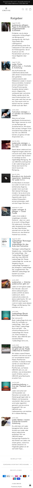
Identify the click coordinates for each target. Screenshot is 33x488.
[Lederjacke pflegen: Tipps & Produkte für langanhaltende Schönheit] (5, 26)
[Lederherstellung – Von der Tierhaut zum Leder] (5, 386)
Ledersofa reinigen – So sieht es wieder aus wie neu (21, 145)
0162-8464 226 (23, 3)
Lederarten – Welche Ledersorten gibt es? (21, 283)
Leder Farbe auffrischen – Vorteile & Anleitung (21, 66)
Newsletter (16, 458)
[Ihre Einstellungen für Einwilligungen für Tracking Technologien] (30, 485)
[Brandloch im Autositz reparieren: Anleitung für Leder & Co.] (5, 178)
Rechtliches (16, 470)
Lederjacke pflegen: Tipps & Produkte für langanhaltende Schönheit (21, 27)
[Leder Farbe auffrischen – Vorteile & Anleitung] (5, 65)
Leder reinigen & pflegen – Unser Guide (19, 211)
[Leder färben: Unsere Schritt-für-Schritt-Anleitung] (5, 421)
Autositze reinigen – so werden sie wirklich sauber (21, 113)
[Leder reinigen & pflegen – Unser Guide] (5, 211)
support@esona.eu (13, 3)
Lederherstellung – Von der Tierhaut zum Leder (21, 386)
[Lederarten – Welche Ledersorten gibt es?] (5, 283)
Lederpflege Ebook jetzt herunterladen (20, 314)
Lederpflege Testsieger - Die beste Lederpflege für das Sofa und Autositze (21, 243)
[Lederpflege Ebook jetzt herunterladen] (5, 315)
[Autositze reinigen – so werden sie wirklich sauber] (5, 113)
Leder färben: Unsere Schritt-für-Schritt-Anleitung (21, 421)
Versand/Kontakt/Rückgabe (16, 464)
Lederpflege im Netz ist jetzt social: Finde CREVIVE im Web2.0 (21, 349)
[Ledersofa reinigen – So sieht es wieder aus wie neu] (5, 144)
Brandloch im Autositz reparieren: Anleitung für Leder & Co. (21, 178)
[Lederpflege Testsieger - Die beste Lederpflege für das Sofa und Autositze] (5, 242)
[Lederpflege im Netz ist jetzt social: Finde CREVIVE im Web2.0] (5, 348)
